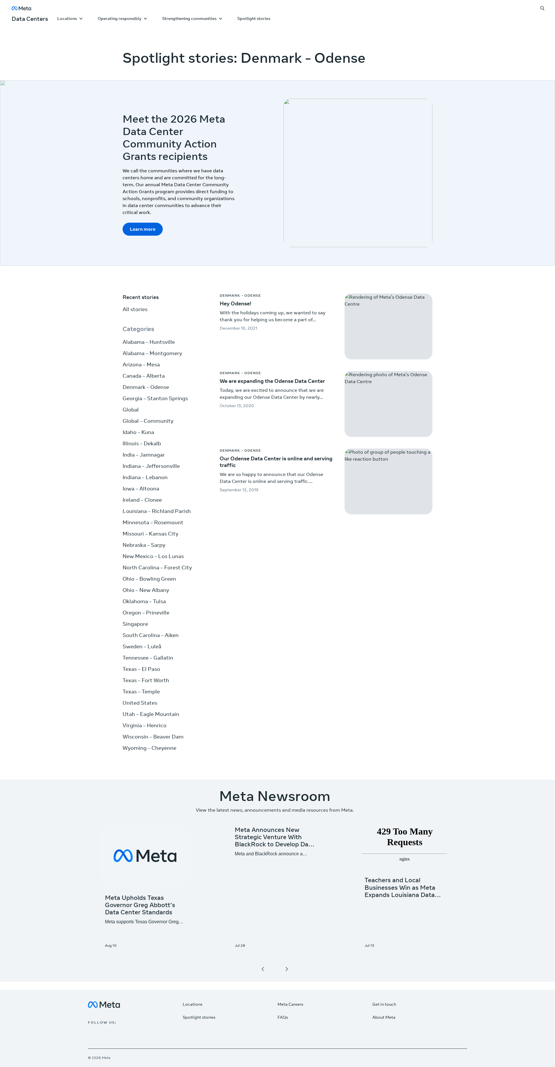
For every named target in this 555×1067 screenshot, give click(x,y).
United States (140, 702)
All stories (135, 309)
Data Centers (30, 18)
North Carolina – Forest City (157, 567)
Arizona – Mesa (141, 364)
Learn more (143, 229)
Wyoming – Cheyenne (149, 748)
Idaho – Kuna (138, 432)
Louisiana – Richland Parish (157, 511)
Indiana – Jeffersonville (151, 466)
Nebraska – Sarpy (144, 545)
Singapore (135, 624)
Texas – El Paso (141, 669)
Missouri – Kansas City (150, 533)
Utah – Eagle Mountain (151, 714)
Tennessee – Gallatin (148, 657)
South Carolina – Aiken (151, 635)
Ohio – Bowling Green (149, 578)
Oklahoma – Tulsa (144, 601)
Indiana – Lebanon (145, 477)
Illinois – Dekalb (142, 443)
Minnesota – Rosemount (153, 522)
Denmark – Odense (146, 387)
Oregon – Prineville (146, 612)
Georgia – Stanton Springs (155, 398)
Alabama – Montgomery (152, 353)
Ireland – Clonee (142, 499)
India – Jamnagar (144, 454)
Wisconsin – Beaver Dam (153, 736)
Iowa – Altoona (141, 488)
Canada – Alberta (144, 375)
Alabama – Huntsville (149, 342)
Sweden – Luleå (142, 646)
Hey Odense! (235, 303)
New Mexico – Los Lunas (153, 556)
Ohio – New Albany (146, 590)
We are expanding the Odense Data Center (272, 381)
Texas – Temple (141, 691)
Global (131, 409)
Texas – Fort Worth (146, 680)
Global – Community (148, 421)
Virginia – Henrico (144, 725)
